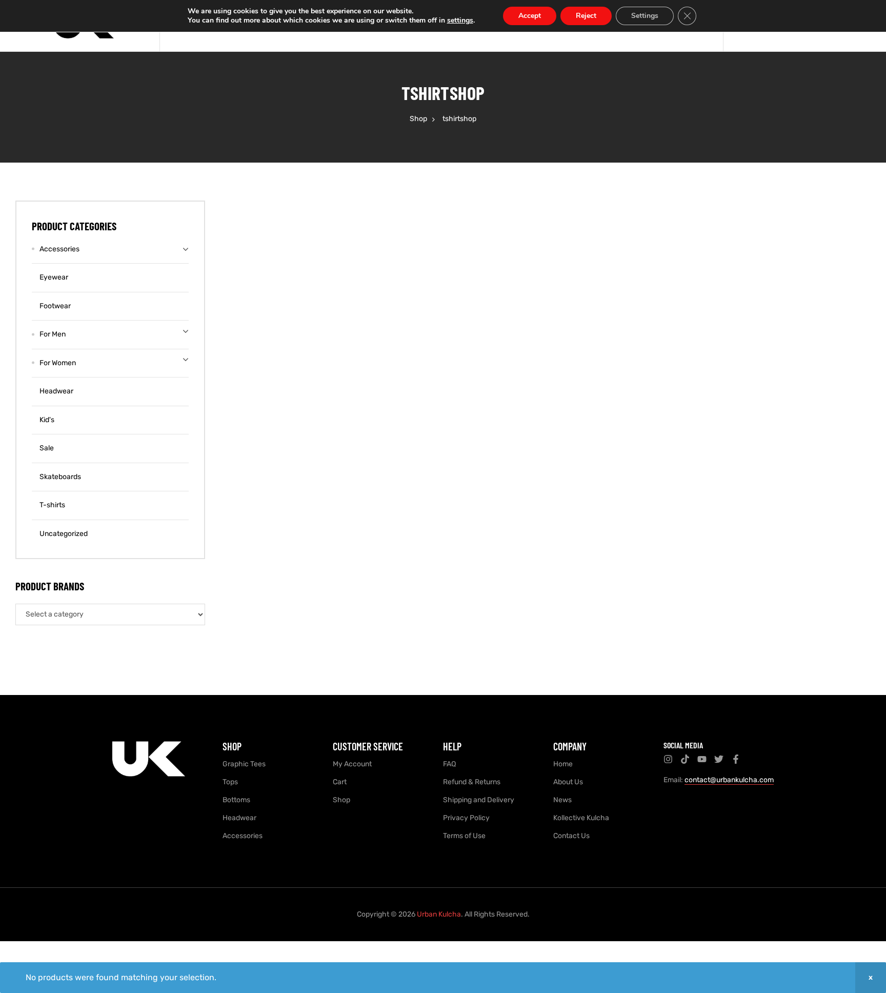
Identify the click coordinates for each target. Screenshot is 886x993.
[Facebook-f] (735, 759)
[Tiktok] (685, 759)
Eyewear (53, 277)
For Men (52, 334)
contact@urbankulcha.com (729, 780)
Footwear (55, 306)
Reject (586, 16)
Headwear (56, 391)
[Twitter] (718, 759)
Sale (46, 448)
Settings (644, 16)
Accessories (59, 249)
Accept (529, 16)
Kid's (46, 419)
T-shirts (52, 505)
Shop (418, 118)
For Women (57, 363)
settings (460, 20)
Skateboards (60, 476)
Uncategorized (63, 533)
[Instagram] (668, 759)
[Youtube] (702, 759)
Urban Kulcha (439, 914)
